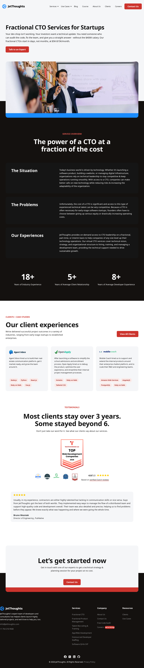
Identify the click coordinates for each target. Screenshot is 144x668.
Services (53, 6)
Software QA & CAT (80, 644)
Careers (118, 6)
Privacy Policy (89, 662)
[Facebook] (65, 655)
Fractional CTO (78, 614)
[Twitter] (69, 655)
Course (85, 6)
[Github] (78, 655)
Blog (76, 6)
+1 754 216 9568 (7, 629)
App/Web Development (82, 633)
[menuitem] (53, 6)
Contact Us (133, 6)
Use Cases (65, 6)
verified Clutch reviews (99, 480)
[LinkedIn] (74, 655)
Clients (108, 6)
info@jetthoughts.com (9, 624)
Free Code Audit (104, 623)
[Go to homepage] (11, 609)
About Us (97, 6)
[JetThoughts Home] (13, 6)
